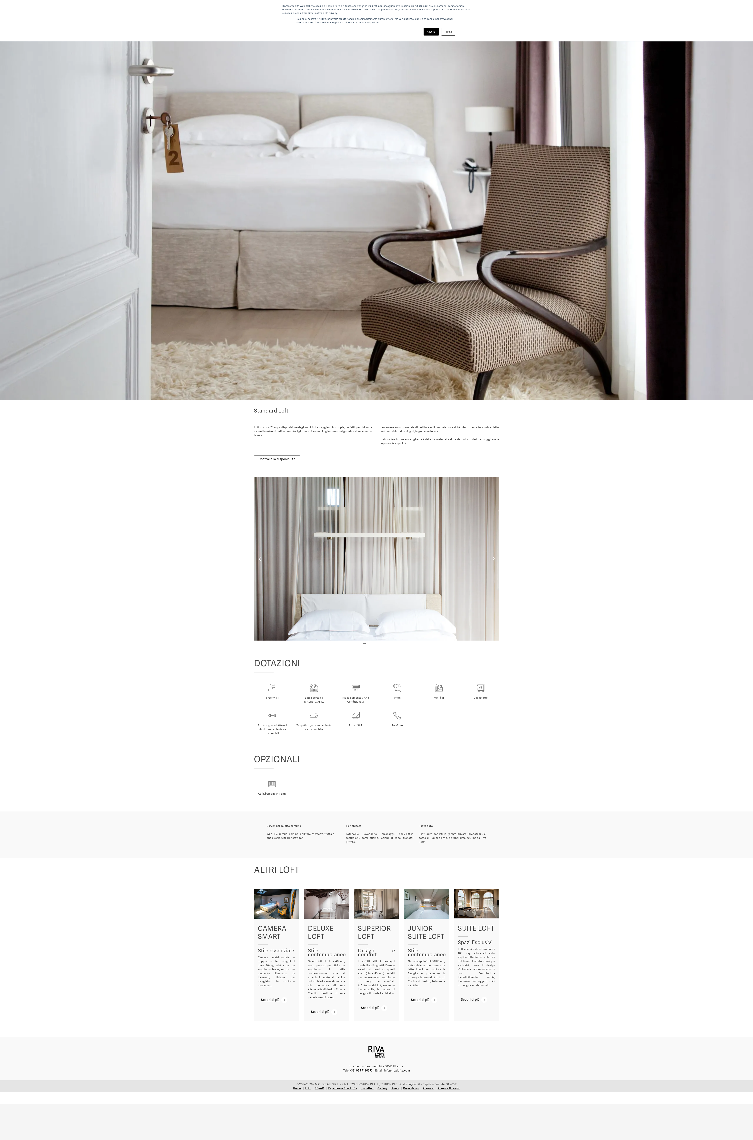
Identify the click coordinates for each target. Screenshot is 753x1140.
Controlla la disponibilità (276, 459)
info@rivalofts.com (397, 1070)
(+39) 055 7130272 (360, 1070)
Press (395, 1088)
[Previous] (315, 559)
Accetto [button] (431, 31)
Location (367, 1088)
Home (297, 1088)
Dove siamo (411, 1088)
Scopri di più (270, 1000)
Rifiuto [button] (448, 31)
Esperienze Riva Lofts (342, 1088)
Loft (308, 1088)
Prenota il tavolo (449, 1088)
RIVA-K (319, 1088)
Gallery (382, 1088)
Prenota (428, 1088)
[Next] (437, 559)
